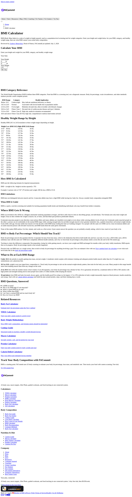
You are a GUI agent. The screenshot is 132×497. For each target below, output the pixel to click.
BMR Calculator (10, 398)
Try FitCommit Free (7, 368)
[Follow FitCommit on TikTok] (4, 495)
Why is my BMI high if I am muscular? (15, 287)
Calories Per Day (10, 444)
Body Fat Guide (10, 414)
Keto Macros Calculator (13, 400)
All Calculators (10, 406)
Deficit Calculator (10, 402)
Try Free (56, 19)
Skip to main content (7, 2)
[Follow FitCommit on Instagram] (2, 495)
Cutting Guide (9, 417)
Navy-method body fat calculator (106, 248)
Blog (21, 19)
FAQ (25, 19)
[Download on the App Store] (11, 485)
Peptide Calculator (11, 442)
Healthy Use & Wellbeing (54, 493)
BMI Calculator (10, 423)
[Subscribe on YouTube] (7, 495)
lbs (2, 69)
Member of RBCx (20, 493)
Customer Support (11, 461)
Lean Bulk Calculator (12, 419)
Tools (8, 19)
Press (6, 454)
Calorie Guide (9, 437)
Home (3, 19)
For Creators (48, 19)
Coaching (31, 19)
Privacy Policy (30, 493)
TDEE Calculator (10, 393)
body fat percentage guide (23, 250)
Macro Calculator (10, 395)
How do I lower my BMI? (11, 295)
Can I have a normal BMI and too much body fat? (19, 293)
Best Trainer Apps (11, 474)
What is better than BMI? (11, 291)
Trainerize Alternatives (12, 472)
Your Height (5, 59)
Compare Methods (11, 427)
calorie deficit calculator (26, 277)
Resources (15, 19)
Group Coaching (10, 465)
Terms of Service (40, 493)
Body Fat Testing (10, 416)
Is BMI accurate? (8, 286)
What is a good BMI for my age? (13, 289)
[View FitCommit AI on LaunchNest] (12, 491)
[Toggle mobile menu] (1, 21)
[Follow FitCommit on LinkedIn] (9, 495)
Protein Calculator (11, 397)
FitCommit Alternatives (12, 470)
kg (5, 69)
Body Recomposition (12, 425)
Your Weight (5, 65)
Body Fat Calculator (11, 404)
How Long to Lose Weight (13, 421)
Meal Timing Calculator (12, 440)
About (7, 452)
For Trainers (39, 19)
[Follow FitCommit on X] (5, 495)
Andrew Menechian (16, 43)
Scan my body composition (10, 86)
